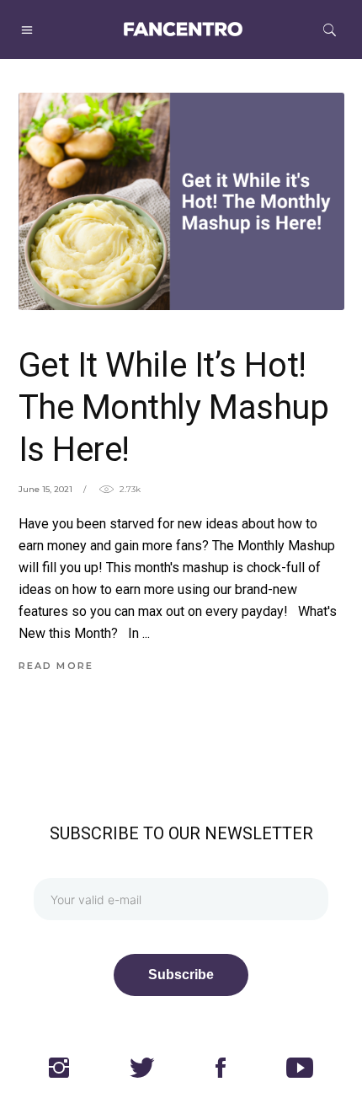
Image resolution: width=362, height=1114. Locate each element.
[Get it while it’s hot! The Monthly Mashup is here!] (181, 201)
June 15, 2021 (45, 489)
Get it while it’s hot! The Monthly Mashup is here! (174, 407)
